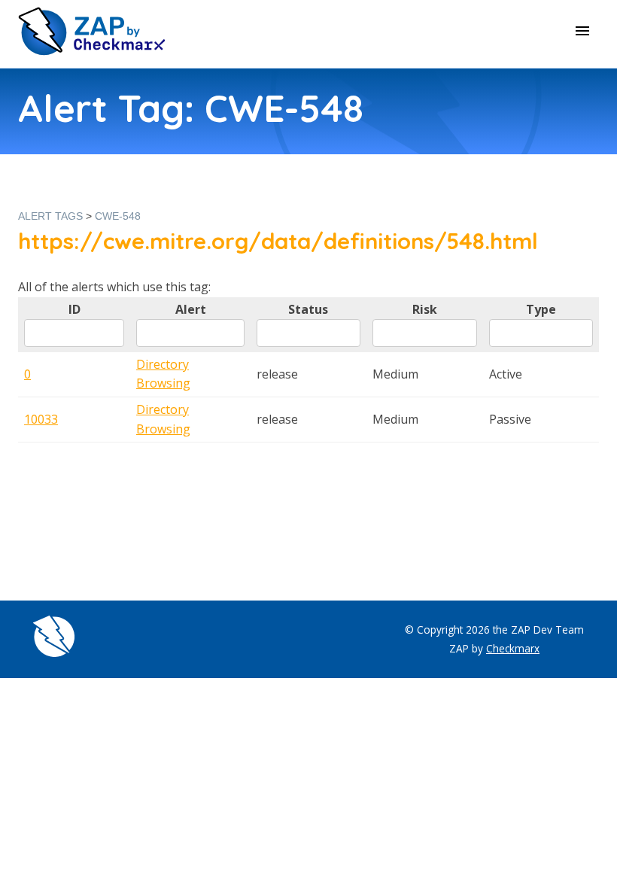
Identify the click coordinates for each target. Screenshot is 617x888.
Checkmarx (512, 648)
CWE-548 (118, 216)
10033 (41, 419)
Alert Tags (50, 216)
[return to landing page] (92, 51)
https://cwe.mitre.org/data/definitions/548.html (278, 240)
